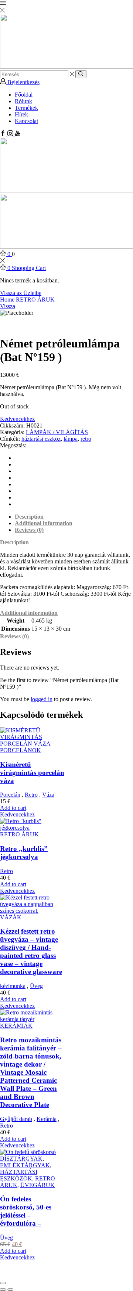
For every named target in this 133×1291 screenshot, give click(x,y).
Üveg (36, 986)
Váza (48, 794)
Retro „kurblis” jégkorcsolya (24, 853)
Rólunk (23, 101)
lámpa (71, 439)
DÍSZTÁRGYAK (21, 1158)
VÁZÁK (10, 917)
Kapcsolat (26, 121)
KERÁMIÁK (16, 1026)
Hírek (21, 114)
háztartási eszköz (41, 439)
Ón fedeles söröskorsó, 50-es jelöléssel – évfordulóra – (25, 1211)
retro (86, 439)
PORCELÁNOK (20, 750)
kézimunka (12, 986)
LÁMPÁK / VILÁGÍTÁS (57, 432)
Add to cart (13, 808)
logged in (41, 699)
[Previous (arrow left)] (3, 1289)
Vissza (7, 306)
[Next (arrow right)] (10, 1289)
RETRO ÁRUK (35, 299)
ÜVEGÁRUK (37, 1185)
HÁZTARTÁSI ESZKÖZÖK (18, 1175)
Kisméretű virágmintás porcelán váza (32, 773)
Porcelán (10, 794)
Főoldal (24, 94)
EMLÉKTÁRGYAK (25, 1165)
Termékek (26, 108)
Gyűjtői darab (16, 1119)
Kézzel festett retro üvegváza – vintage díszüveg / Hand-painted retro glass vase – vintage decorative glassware (31, 951)
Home (7, 299)
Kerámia (47, 1119)
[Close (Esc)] (3, 1283)
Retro (31, 794)
